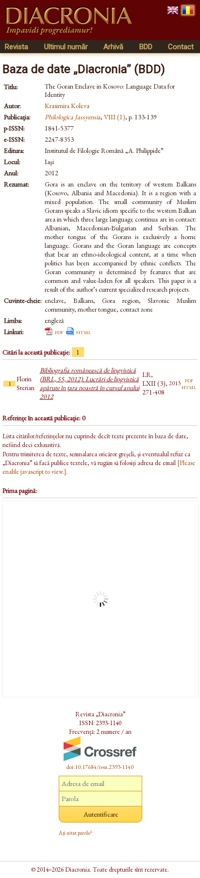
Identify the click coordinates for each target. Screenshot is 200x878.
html (83, 331)
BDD (145, 46)
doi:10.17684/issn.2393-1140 (100, 767)
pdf (59, 331)
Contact (181, 46)
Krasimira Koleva (67, 105)
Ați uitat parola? (75, 832)
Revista (16, 46)
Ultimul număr (66, 46)
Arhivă (113, 46)
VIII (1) (114, 116)
